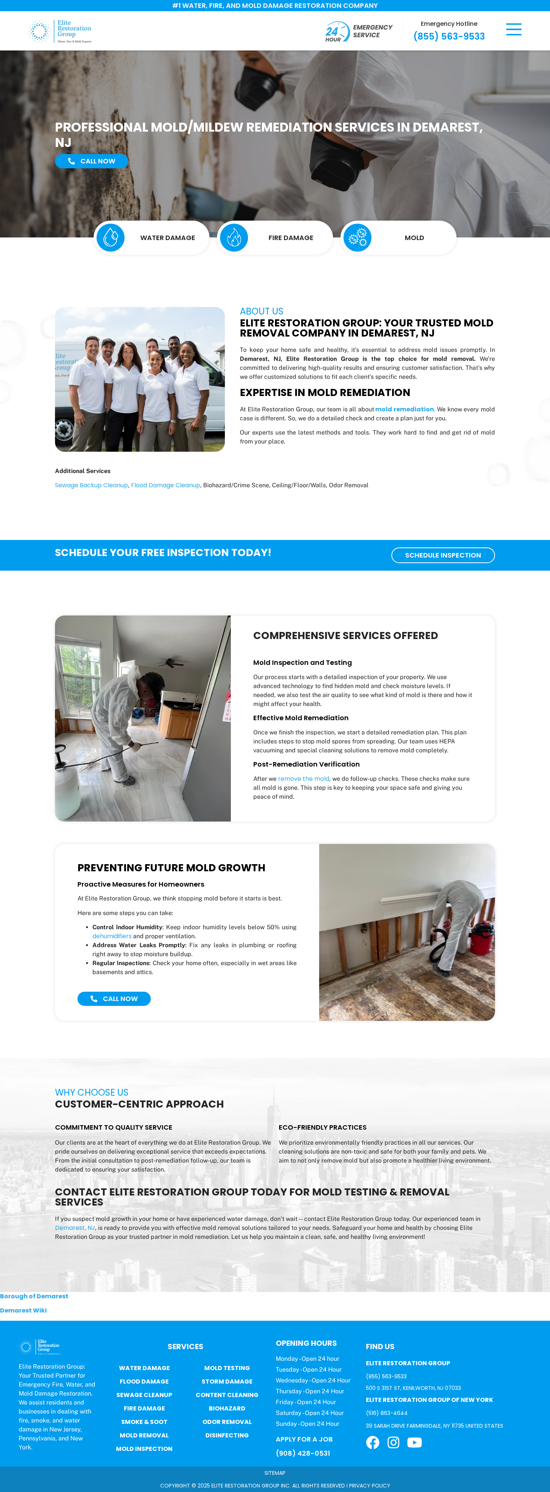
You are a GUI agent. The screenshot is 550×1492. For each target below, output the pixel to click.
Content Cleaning (227, 1395)
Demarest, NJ (75, 1228)
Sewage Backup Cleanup (91, 485)
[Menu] (514, 29)
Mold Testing (227, 1368)
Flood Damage (144, 1381)
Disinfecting (227, 1435)
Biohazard (227, 1408)
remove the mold (303, 778)
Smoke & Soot (144, 1422)
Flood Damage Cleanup (165, 485)
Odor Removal (227, 1422)
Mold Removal (144, 1435)
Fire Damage (144, 1408)
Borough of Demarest (34, 1296)
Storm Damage (227, 1381)
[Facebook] (372, 1442)
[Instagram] (393, 1442)
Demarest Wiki (23, 1310)
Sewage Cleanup (144, 1395)
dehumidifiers (112, 936)
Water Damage (144, 1368)
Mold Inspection (144, 1449)
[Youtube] (414, 1442)
